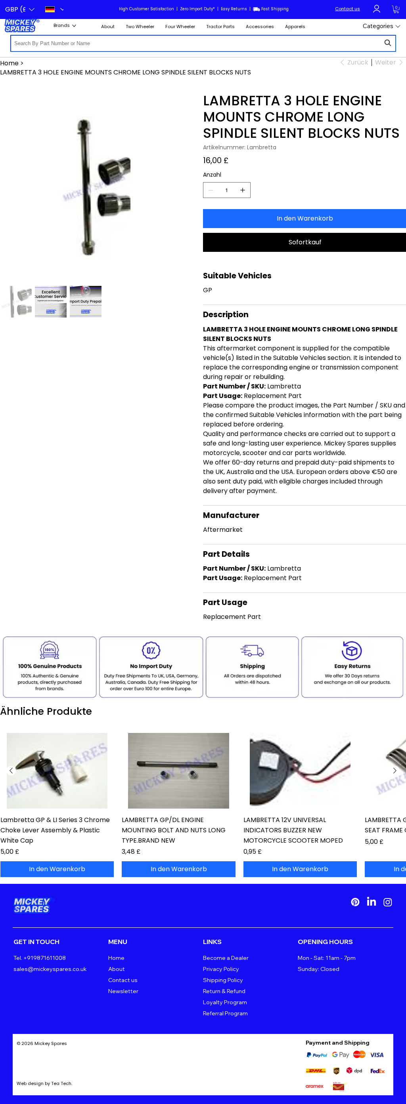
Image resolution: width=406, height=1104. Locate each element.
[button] (20, 9)
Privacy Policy (221, 969)
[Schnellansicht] (57, 771)
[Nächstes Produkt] (395, 770)
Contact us (347, 9)
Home (116, 957)
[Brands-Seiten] (74, 26)
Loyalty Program (225, 1002)
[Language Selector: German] (52, 9)
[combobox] (203, 43)
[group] (203, 805)
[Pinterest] (355, 902)
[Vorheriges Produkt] (11, 770)
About (116, 969)
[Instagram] (387, 902)
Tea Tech (61, 1083)
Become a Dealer (226, 957)
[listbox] (20, 9)
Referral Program (225, 1013)
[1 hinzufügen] (243, 190)
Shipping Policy (223, 980)
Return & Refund (224, 991)
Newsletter (123, 991)
